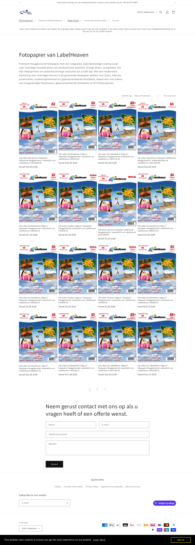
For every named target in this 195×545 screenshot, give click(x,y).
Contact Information (73, 486)
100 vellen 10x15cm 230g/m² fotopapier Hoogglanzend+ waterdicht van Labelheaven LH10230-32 (116, 300)
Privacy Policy (92, 486)
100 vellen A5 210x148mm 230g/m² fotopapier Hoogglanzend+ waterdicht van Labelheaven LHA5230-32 (37, 300)
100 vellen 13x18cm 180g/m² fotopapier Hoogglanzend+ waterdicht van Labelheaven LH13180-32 (77, 300)
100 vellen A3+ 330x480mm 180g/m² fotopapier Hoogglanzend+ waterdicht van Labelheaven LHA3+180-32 (155, 368)
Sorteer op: (127, 95)
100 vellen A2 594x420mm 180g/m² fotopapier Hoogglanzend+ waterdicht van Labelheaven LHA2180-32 (37, 228)
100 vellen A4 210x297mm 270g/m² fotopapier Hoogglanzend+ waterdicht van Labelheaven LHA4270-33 (155, 228)
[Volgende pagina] (105, 389)
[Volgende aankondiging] (175, 2)
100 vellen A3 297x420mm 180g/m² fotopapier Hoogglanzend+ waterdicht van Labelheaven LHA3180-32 (155, 300)
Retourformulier (133, 486)
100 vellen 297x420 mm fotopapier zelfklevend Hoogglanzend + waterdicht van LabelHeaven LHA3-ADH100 (37, 160)
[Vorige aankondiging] (20, 2)
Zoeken (57, 486)
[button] (27, 20)
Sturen (54, 464)
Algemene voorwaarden (112, 486)
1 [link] (89, 388)
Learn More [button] (99, 540)
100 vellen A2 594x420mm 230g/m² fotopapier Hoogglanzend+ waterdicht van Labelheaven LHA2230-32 (76, 368)
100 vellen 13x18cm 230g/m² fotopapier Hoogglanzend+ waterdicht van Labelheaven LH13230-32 (77, 228)
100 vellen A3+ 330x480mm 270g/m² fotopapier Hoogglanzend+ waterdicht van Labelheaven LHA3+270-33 (116, 156)
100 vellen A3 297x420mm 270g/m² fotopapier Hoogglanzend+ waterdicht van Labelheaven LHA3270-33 (76, 156)
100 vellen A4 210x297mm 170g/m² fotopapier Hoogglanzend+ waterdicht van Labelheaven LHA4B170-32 (37, 368)
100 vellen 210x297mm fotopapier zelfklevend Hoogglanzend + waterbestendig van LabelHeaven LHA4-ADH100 (157, 160)
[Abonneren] (67, 503)
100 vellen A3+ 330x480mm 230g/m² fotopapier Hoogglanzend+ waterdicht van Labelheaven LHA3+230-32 (116, 368)
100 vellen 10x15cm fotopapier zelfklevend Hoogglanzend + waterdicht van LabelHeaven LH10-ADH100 (117, 232)
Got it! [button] (181, 540)
